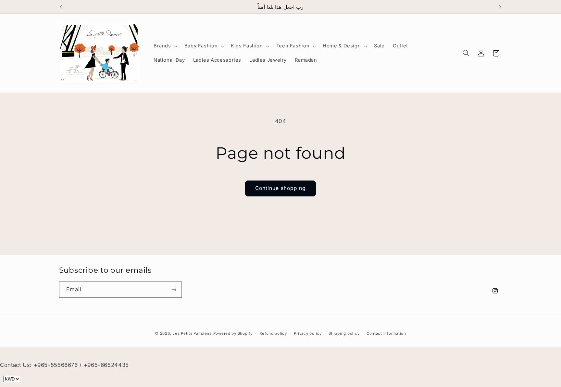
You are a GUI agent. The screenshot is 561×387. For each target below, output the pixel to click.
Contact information (386, 333)
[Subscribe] (173, 289)
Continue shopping (280, 188)
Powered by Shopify (233, 333)
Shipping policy (344, 333)
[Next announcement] (500, 6)
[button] (164, 46)
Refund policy (273, 333)
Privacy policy (307, 333)
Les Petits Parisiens (192, 333)
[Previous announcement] (61, 6)
